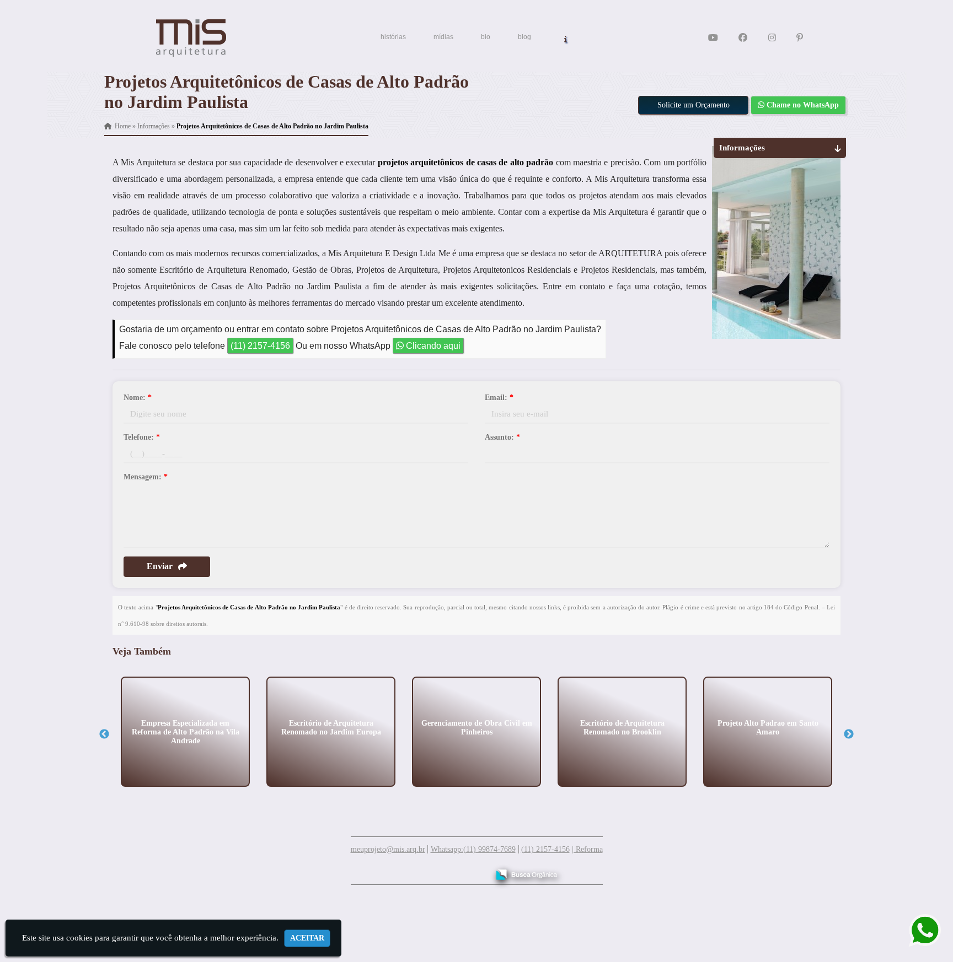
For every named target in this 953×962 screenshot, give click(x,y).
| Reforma (587, 849)
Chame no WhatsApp (801, 105)
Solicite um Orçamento (693, 105)
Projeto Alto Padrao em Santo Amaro (768, 727)
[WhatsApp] (918, 930)
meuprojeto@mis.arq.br (388, 849)
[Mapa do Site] (370, 869)
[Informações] (565, 38)
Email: (499, 397)
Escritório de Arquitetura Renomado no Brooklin (622, 727)
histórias (393, 37)
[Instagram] (772, 37)
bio (485, 37)
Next (848, 734)
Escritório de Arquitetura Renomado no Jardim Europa (331, 727)
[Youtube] (713, 37)
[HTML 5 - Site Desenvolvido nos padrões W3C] (399, 870)
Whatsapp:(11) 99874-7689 (473, 849)
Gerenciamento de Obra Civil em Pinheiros (476, 727)
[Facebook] (742, 37)
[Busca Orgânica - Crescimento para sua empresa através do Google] (526, 873)
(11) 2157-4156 (260, 345)
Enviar (160, 566)
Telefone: (142, 437)
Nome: (138, 397)
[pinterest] (799, 37)
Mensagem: (146, 477)
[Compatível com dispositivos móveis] (475, 870)
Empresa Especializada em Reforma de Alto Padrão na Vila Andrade (185, 731)
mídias (443, 37)
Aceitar (307, 938)
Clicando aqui (432, 345)
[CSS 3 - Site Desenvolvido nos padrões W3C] (437, 870)
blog (524, 37)
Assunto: (502, 437)
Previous (104, 734)
